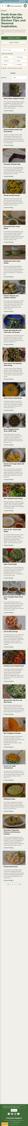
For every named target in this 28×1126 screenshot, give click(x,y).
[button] (25, 5)
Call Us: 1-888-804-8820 (14, 1122)
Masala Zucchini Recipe (12, 195)
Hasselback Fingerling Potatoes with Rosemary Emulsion (12, 832)
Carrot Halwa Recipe (11, 632)
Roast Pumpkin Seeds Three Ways (13, 598)
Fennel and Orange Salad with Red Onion (14, 465)
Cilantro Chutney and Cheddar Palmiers (11, 297)
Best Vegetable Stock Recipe (13, 498)
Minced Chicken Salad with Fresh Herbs (13, 131)
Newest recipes (14, 42)
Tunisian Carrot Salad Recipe (14, 666)
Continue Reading (8, 110)
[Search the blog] (25, 50)
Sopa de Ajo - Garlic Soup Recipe (12, 531)
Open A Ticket (14, 1124)
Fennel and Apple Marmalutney (10, 767)
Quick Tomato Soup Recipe (13, 398)
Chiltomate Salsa (9, 799)
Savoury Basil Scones (11, 867)
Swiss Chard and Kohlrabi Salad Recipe (13, 364)
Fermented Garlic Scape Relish (12, 227)
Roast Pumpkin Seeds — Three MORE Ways (12, 430)
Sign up (14, 1110)
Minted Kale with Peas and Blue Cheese (13, 701)
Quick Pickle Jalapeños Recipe (14, 99)
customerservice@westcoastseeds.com (14, 1120)
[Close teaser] (8, 1122)
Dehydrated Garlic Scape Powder (12, 262)
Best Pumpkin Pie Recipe (12, 733)
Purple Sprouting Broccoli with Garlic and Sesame (12, 331)
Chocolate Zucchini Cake (12, 164)
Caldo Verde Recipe (10, 564)
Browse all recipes (14, 38)
